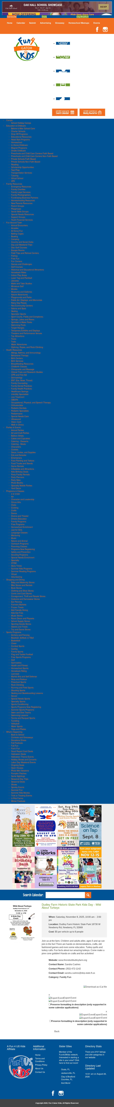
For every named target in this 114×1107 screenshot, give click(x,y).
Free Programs (17, 524)
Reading (14, 164)
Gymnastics (16, 662)
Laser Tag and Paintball (21, 278)
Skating (14, 311)
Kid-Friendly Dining (19, 610)
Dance (14, 513)
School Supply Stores (20, 621)
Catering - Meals (18, 444)
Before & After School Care (23, 128)
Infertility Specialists (19, 394)
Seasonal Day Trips (19, 778)
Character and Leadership (22, 499)
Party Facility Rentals (20, 474)
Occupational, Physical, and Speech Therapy (31, 402)
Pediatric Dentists (18, 408)
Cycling (14, 648)
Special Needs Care (20, 416)
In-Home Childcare (19, 145)
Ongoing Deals (17, 765)
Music (13, 538)
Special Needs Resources (22, 214)
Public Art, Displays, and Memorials (26, 300)
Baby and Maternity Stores (22, 582)
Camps (9, 120)
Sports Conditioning (19, 704)
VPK (13, 181)
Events (96, 22)
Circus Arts (16, 502)
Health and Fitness (19, 665)
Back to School (17, 734)
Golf (13, 659)
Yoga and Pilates (18, 729)
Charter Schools (18, 131)
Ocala (44, 16)
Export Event (70, 998)
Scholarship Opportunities (22, 167)
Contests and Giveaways (22, 737)
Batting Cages (17, 233)
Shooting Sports (18, 690)
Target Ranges (17, 327)
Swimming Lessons (19, 715)
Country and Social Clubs (22, 242)
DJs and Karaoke (18, 455)
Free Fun (15, 258)
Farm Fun (15, 748)
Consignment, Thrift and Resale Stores (28, 596)
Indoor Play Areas (19, 275)
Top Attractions (17, 336)
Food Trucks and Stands (22, 463)
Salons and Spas (18, 308)
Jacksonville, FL (68, 1073)
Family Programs (18, 521)
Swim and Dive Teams (21, 712)
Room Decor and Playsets (22, 618)
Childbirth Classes (19, 366)
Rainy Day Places (19, 302)
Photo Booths (17, 482)
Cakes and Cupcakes (20, 438)
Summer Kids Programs (21, 568)
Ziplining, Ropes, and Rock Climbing (27, 347)
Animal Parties (17, 430)
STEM (14, 563)
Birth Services (17, 361)
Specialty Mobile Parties (21, 485)
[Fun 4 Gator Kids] (26, 48)
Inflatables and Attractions (22, 468)
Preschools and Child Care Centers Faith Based (32, 153)
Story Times (16, 565)
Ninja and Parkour (19, 679)
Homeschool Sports (19, 668)
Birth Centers (17, 358)
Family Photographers (21, 194)
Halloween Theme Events (22, 756)
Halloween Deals (18, 754)
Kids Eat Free (17, 612)
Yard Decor (16, 488)
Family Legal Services (20, 192)
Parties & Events (13, 427)
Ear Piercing (16, 601)
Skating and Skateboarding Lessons (27, 693)
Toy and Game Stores (20, 629)
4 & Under (15, 493)
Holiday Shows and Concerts (23, 759)
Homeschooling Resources (23, 200)
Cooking (14, 507)
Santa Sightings (18, 776)
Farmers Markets (18, 604)
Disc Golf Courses (19, 247)
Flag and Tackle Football (22, 654)
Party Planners (17, 477)
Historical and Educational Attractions (27, 269)
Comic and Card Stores (21, 593)
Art (12, 496)
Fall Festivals (17, 743)
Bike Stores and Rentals (21, 585)
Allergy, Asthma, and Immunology (26, 352)
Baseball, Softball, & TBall (22, 637)
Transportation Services (21, 172)
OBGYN (14, 399)
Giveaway (59, 22)
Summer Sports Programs (22, 709)
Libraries (15, 280)
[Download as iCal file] (95, 986)
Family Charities (18, 189)
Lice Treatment (17, 397)
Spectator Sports (18, 313)
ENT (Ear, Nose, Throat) (22, 380)
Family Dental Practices (21, 385)
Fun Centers (16, 261)
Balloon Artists (17, 435)
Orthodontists (17, 405)
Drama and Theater (20, 516)
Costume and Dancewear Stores (25, 599)
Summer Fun (17, 790)
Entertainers (16, 457)
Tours (13, 338)
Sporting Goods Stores (21, 623)
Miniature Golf (17, 286)
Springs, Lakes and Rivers (22, 319)
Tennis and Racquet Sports (23, 718)
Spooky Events (17, 787)
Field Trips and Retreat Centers (25, 253)
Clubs (13, 504)
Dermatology (16, 377)
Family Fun (65, 977)
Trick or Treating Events (21, 795)
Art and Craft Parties (20, 433)
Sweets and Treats (19, 626)
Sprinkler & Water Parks (21, 322)
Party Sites (16, 480)
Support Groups (18, 217)
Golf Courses (17, 266)
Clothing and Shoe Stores (22, 590)
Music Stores (17, 615)
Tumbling (15, 720)
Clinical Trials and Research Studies (27, 372)
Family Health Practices (21, 388)
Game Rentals (17, 466)
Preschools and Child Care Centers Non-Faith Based (34, 156)
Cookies (14, 449)
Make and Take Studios (21, 283)
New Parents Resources (21, 203)
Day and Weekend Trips (21, 244)
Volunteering (16, 576)
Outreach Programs (20, 543)
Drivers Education (19, 518)
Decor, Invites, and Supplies (23, 452)
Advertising (45, 22)
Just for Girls (16, 529)
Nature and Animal (19, 540)
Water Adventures (19, 344)
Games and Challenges (21, 264)
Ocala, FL (65, 1069)
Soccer (14, 695)
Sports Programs (13, 632)
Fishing (14, 255)
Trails (13, 341)
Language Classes (19, 532)
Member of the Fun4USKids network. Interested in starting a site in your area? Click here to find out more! (69, 1057)
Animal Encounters (19, 225)
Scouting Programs (19, 554)
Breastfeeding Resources (22, 363)
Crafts (13, 510)
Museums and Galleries (21, 291)
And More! (65, 1083)
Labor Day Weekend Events (23, 762)
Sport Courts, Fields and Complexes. (27, 316)
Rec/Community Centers (22, 305)
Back (56, 1031)
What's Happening (14, 731)
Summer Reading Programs (23, 571)
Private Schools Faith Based (23, 158)
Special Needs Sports (20, 698)
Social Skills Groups (20, 211)
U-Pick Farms (17, 798)
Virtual (14, 574)
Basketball (15, 640)
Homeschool (16, 142)
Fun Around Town (14, 222)
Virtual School (17, 178)
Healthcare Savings (19, 391)
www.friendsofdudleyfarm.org (72, 960)
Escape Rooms (17, 250)
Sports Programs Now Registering (26, 707)
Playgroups (16, 208)
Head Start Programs (20, 139)
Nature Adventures (19, 294)
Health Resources (14, 349)
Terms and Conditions (40, 1060)
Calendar (21, 22)
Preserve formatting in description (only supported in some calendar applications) (77, 1006)
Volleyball (15, 723)
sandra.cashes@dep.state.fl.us (80, 973)
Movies (14, 289)
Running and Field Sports (22, 687)
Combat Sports (17, 646)
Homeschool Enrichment (22, 527)
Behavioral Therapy (19, 355)
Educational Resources (21, 136)
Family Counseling (19, 383)
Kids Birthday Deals (19, 471)
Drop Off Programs (19, 134)
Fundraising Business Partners (24, 197)
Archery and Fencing (20, 635)
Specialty (15, 560)
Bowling (14, 236)
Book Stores (16, 588)
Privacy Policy (41, 1064)
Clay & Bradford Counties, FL (68, 1078)
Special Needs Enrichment (22, 557)
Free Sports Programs (21, 657)
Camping (15, 239)
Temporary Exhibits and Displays (25, 330)
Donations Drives (18, 740)
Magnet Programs (19, 147)
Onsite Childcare (18, 150)
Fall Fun (14, 745)
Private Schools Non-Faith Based (25, 161)
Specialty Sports (18, 701)
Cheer (14, 643)
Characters (16, 446)
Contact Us (40, 1072)
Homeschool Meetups (79, 22)
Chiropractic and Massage (22, 369)
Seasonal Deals (18, 781)
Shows (14, 784)
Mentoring (15, 535)
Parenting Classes (19, 546)
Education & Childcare (16, 125)
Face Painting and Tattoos (22, 460)
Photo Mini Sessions (20, 770)
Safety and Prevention (21, 552)
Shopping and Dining (15, 579)
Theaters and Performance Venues (26, 333)
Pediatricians (16, 413)
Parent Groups (17, 206)
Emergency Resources (21, 186)
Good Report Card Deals (22, 751)
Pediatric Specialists (20, 410)
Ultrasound (16, 419)
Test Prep (15, 170)
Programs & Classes (15, 491)
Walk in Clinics (17, 424)
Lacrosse (15, 673)
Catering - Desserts (19, 441)
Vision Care (16, 421)
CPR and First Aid (19, 374)
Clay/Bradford (82, 16)
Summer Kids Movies (20, 792)
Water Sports (17, 726)
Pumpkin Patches (18, 773)
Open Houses (17, 767)
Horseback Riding (19, 671)
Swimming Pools (18, 325)
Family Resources (14, 183)
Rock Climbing (17, 684)
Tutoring (14, 175)
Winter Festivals (18, 801)
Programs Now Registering (23, 549)
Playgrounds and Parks (21, 297)
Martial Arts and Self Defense (24, 676)
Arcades (14, 228)
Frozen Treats (17, 607)
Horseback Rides (18, 272)
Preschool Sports (18, 682)
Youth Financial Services (22, 219)
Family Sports (17, 651)
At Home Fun (17, 230)
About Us (39, 1068)
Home (9, 22)
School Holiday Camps (21, 123)
